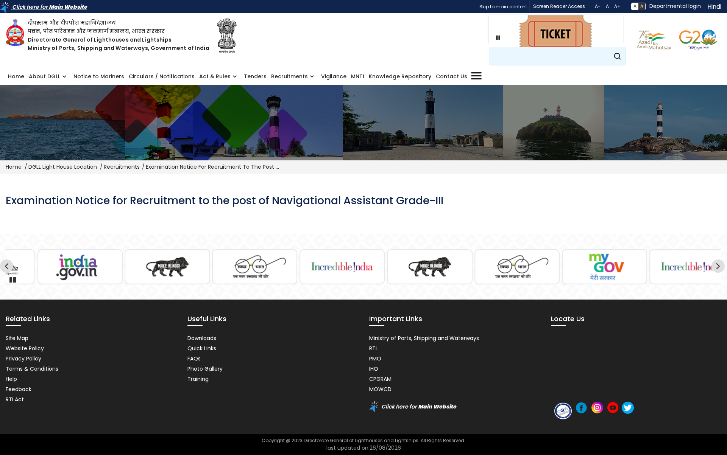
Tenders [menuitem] (255, 76)
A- (598, 6)
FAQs (194, 358)
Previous (8, 267)
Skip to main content (503, 6)
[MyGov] (604, 266)
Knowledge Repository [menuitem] (400, 76)
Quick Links (201, 348)
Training (198, 379)
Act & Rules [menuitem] (214, 79)
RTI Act (15, 399)
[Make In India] (167, 266)
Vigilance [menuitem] (333, 76)
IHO (373, 369)
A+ (617, 6)
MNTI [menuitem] (357, 76)
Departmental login (675, 6)
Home (14, 167)
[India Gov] (80, 266)
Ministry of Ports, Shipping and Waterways (424, 338)
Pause (496, 37)
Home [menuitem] (16, 76)
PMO (375, 358)
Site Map (17, 338)
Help (11, 379)
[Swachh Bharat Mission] (255, 266)
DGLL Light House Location (62, 167)
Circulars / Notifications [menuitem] (162, 76)
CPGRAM (380, 379)
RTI (373, 348)
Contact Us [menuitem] (451, 76)
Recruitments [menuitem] (288, 79)
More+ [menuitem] (476, 76)
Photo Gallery (205, 369)
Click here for (49, 7)
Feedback (18, 389)
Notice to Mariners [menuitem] (98, 76)
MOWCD (380, 389)
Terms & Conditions (32, 369)
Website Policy (25, 348)
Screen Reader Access (559, 6)
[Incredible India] (342, 266)
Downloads (201, 338)
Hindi (714, 6)
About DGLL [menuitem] (43, 79)
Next (719, 267)
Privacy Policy (23, 358)
